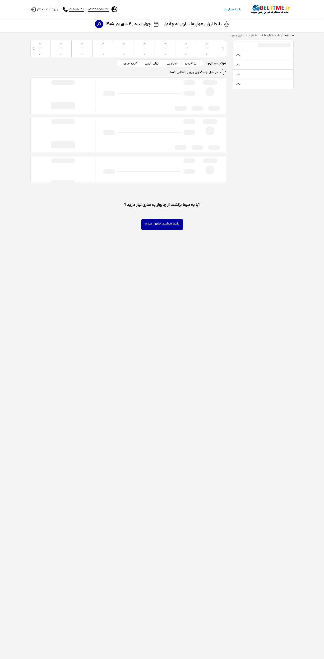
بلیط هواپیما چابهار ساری (162, 223)
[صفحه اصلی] (270, 9)
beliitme (289, 35)
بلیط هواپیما (232, 9)
